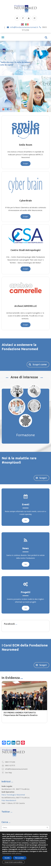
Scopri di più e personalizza (13, 862)
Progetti (25, 595)
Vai (25, 523)
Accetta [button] (7, 858)
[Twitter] (17, 18)
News (25, 551)
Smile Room (25, 144)
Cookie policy (20, 841)
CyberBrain (25, 200)
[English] (23, 24)
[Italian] (28, 24)
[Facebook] (23, 18)
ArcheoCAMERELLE (25, 306)
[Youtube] (28, 18)
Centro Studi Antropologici (25, 250)
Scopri (25, 163)
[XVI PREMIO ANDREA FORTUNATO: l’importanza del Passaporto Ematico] (24, 698)
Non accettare (19, 858)
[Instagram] (34, 18)
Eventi (25, 507)
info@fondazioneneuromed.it (24, 27)
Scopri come (39, 364)
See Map (8, 776)
